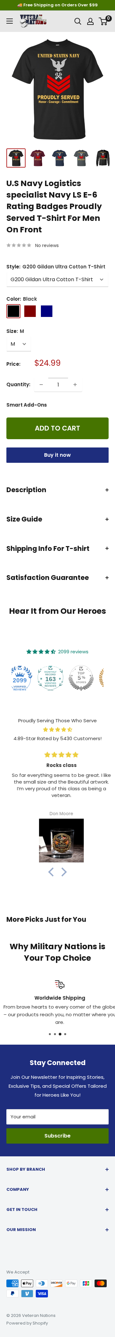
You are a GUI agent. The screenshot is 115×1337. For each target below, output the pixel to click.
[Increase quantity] (75, 384)
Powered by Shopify (27, 1323)
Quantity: (18, 384)
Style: (55, 266)
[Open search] (77, 21)
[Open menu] (9, 21)
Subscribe (57, 1135)
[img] (57, 729)
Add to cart (57, 428)
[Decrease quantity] (41, 384)
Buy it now (57, 455)
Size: (15, 331)
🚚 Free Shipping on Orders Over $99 (57, 5)
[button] (52, 872)
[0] (103, 21)
